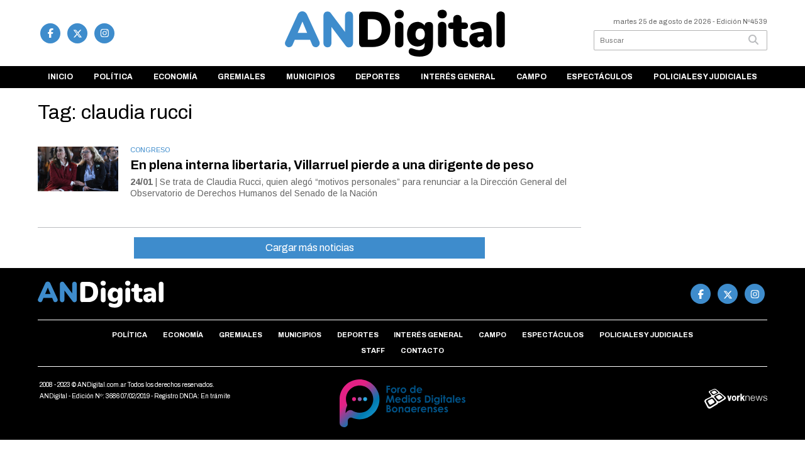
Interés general (458, 76)
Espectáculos (600, 76)
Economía (175, 76)
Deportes (377, 76)
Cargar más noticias (309, 247)
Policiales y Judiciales (705, 76)
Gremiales (241, 76)
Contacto (422, 350)
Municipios (310, 76)
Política (113, 76)
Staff (373, 350)
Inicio (60, 76)
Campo (531, 76)
